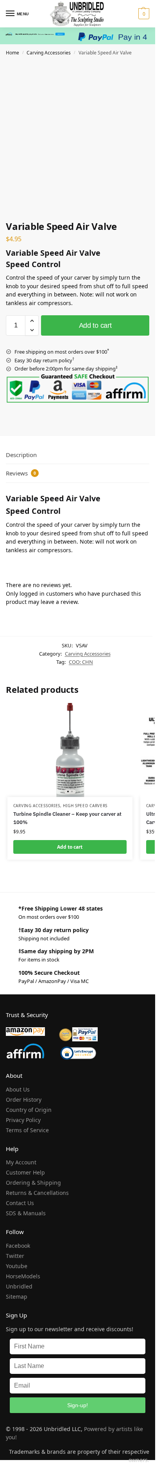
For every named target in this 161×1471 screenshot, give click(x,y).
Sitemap (16, 1296)
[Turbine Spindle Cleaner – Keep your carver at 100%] (69, 750)
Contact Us (20, 1203)
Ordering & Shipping (33, 1182)
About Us (18, 1089)
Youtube (16, 1266)
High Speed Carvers (85, 805)
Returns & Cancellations (37, 1192)
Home (12, 52)
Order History (23, 1099)
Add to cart (95, 325)
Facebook (18, 1245)
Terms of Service (27, 1130)
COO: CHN (81, 661)
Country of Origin (29, 1109)
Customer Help (25, 1172)
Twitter (15, 1256)
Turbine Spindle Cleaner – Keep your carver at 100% (67, 818)
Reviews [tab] (21, 473)
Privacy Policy (23, 1120)
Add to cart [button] (69, 847)
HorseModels (23, 1276)
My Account (21, 1162)
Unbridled (19, 1286)
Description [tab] (21, 455)
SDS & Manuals (26, 1213)
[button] (142, 13)
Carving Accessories (49, 52)
